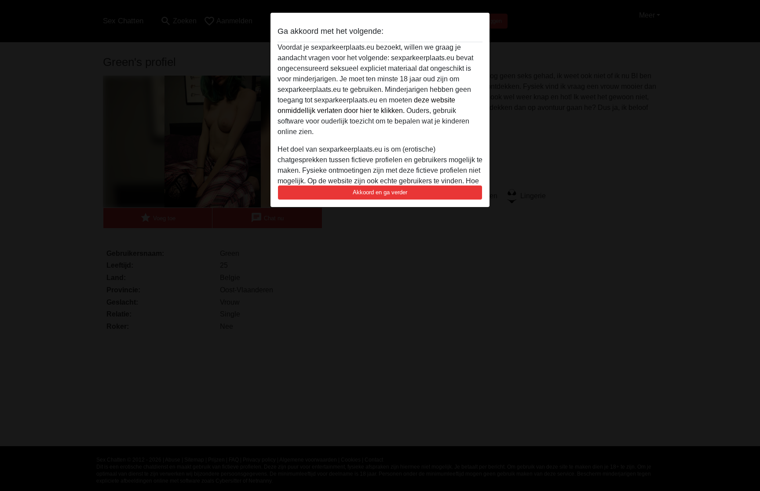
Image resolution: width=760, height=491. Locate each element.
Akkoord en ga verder (380, 192)
